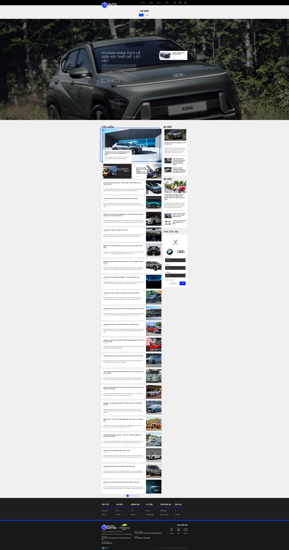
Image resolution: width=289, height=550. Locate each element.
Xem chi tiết (110, 81)
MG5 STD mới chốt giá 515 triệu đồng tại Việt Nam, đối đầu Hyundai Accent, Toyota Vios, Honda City (123, 215)
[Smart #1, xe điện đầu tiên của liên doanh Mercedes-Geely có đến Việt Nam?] (154, 171)
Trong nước (105, 510)
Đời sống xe (163, 510)
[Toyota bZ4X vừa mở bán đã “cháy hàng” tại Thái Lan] (164, 65)
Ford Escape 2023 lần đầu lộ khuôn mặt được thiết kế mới (121, 293)
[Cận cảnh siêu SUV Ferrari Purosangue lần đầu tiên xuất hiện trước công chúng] (168, 160)
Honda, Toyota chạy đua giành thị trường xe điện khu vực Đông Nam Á (178, 53)
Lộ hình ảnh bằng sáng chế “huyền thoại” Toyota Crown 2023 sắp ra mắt (123, 262)
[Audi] (181, 251)
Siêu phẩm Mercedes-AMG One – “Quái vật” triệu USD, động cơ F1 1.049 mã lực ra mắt (122, 435)
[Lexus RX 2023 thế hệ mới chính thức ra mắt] (153, 455)
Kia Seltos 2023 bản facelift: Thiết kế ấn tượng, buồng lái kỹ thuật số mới (122, 183)
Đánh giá (135, 504)
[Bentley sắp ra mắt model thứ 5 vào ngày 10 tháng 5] (109, 171)
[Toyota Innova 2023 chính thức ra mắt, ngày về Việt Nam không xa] (164, 77)
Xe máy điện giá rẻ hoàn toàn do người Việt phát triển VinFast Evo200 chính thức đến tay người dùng (174, 197)
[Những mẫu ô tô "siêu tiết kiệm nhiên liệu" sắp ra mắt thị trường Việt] (153, 424)
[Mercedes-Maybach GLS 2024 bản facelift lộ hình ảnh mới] (153, 329)
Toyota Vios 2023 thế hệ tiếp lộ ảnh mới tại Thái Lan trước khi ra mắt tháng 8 (123, 372)
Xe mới (158, 2)
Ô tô (141, 15)
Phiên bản (168, 272)
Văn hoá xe (165, 504)
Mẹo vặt (148, 510)
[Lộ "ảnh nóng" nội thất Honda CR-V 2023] (153, 235)
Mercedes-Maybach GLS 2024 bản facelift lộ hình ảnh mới (120, 324)
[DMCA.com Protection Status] (105, 547)
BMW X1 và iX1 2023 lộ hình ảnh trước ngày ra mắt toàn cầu (121, 482)
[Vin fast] (175, 241)
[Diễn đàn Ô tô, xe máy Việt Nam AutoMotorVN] (110, 5)
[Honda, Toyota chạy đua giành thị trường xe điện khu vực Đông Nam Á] (164, 54)
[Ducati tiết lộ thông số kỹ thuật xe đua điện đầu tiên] (168, 215)
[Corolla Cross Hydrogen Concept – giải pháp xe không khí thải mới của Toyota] (105, 76)
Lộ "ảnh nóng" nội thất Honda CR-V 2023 (115, 230)
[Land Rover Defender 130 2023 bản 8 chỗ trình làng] (153, 471)
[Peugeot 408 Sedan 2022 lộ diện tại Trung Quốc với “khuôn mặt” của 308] (153, 408)
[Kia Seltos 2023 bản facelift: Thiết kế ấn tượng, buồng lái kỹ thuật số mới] (153, 187)
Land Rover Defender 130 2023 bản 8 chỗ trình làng (119, 466)
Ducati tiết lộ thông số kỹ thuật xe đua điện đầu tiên (179, 215)
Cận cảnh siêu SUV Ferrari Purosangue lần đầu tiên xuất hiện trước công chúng (179, 161)
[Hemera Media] (124, 527)
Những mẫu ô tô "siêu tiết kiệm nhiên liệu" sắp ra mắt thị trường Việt (123, 420)
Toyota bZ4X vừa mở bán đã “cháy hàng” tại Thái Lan (178, 64)
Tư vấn (166, 2)
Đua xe (178, 504)
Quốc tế (104, 514)
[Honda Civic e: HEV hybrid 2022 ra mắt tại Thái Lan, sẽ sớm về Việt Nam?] (153, 250)
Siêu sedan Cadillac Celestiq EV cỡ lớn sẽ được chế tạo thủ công (123, 308)
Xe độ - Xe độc (164, 514)
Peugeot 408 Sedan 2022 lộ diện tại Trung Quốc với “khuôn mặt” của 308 (123, 403)
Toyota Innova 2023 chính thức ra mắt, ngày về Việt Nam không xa (178, 76)
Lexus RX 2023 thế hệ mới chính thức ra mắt (116, 450)
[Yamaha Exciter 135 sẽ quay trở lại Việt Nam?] (168, 222)
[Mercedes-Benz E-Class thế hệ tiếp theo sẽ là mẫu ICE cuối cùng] (153, 360)
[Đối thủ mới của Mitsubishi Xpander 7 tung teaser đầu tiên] (153, 282)
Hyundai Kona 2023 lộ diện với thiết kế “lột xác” (175, 143)
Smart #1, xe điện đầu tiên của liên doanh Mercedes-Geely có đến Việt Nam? (141, 170)
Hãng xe (167, 257)
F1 (175, 510)
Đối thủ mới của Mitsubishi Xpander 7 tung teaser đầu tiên (121, 277)
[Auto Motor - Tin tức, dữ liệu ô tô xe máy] (109, 527)
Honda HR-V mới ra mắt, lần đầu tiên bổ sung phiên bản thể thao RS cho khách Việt (123, 341)
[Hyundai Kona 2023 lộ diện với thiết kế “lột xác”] (175, 135)
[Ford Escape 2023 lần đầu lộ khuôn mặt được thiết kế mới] (153, 297)
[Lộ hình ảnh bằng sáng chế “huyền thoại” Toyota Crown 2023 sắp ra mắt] (153, 266)
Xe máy (147, 15)
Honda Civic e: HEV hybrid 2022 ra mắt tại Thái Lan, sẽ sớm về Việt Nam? (123, 246)
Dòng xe (167, 265)
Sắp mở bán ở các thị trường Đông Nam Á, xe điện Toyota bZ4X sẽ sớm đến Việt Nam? (117, 153)
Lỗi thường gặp (150, 514)
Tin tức (142, 2)
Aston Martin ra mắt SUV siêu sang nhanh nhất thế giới (120, 198)
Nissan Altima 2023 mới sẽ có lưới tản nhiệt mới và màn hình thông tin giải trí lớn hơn (123, 388)
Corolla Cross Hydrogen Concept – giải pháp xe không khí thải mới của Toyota (179, 170)
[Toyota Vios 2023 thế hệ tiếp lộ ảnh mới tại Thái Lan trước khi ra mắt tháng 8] (153, 376)
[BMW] (169, 251)
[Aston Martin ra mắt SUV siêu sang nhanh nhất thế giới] (153, 203)
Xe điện (151, 2)
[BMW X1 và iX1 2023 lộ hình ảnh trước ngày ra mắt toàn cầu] (153, 487)
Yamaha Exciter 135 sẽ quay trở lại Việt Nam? (179, 222)
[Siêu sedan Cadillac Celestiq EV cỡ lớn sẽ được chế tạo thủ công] (153, 313)
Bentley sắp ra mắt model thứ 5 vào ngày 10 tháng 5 (121, 170)
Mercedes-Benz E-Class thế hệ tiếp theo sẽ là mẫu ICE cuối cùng (123, 356)
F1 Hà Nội (177, 514)
